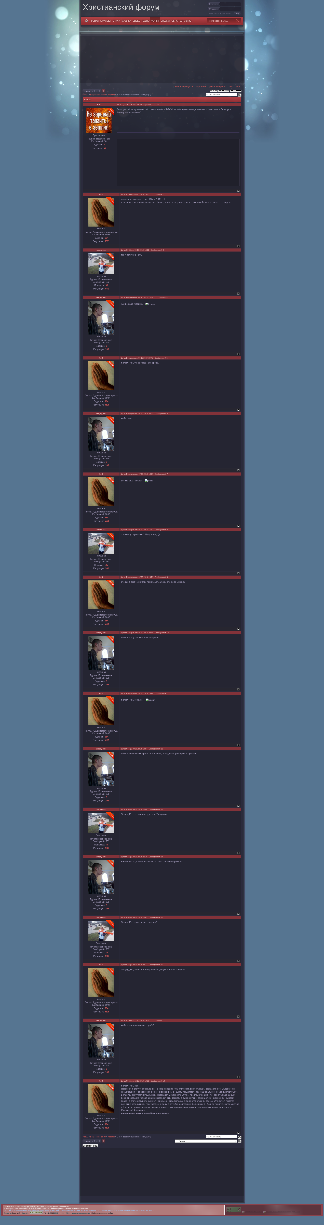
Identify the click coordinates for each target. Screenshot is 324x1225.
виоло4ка (101, 250)
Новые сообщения (184, 86)
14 (162, 857)
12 (162, 749)
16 (162, 965)
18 (164, 1081)
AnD (101, 194)
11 (168, 693)
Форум (85, 95)
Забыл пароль (214, 13)
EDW (99, 105)
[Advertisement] (162, 59)
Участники (200, 86)
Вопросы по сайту (98, 95)
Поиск (230, 86)
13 (162, 809)
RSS (238, 86)
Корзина (111, 95)
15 (162, 917)
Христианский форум (121, 7)
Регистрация (226, 13)
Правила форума (216, 86)
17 (164, 1020)
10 (168, 633)
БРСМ (119, 95)
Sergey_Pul (101, 297)
